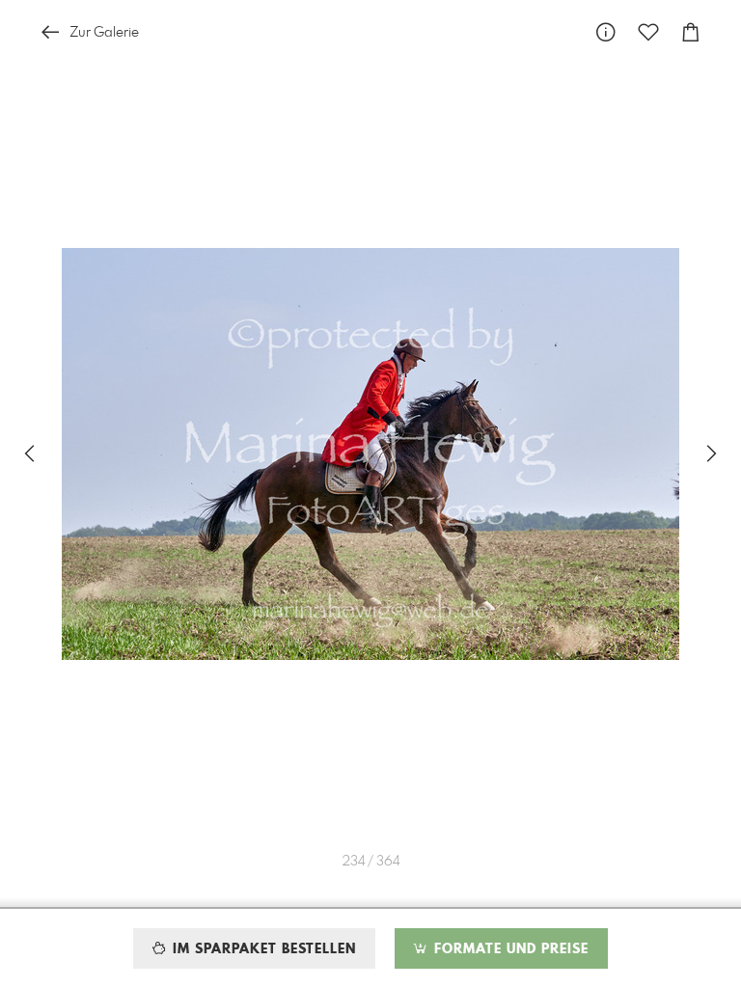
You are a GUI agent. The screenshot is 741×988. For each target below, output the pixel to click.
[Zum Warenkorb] (690, 32)
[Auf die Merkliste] (648, 32)
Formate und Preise (509, 949)
